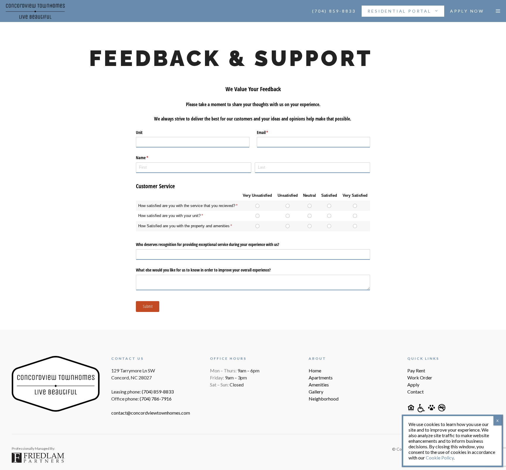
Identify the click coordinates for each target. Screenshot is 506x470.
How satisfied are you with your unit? (169, 215)
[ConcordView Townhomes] (35, 11)
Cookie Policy (440, 457)
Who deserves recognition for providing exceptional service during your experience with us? (207, 244)
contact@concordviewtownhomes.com (150, 412)
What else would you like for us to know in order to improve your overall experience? (203, 270)
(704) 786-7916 (156, 398)
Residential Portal (399, 11)
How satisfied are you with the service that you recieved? (186, 205)
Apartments (321, 377)
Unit (139, 132)
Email (269, 132)
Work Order (419, 377)
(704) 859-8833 (334, 11)
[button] (498, 11)
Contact (415, 391)
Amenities (319, 384)
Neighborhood (324, 398)
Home (315, 370)
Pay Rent (416, 370)
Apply (413, 384)
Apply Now (467, 11)
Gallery (316, 391)
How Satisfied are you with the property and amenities (184, 226)
